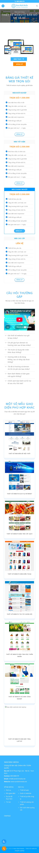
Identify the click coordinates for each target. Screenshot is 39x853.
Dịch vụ (8, 790)
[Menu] (3, 5)
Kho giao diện (10, 793)
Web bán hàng (19, 12)
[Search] (37, 6)
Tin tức (8, 802)
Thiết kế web (24, 790)
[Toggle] (6, 336)
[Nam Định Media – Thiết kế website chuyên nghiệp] (19, 6)
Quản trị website (25, 793)
